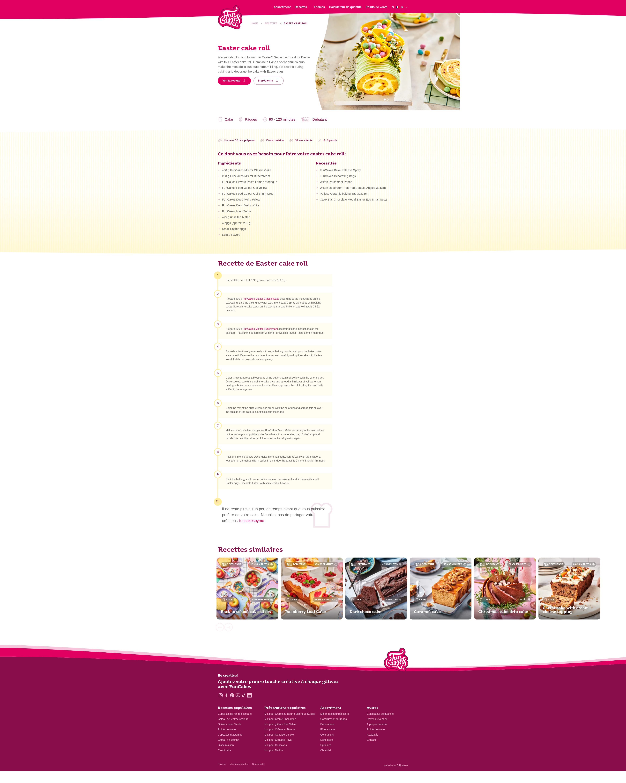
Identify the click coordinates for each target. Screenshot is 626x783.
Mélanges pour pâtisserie (335, 713)
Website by (396, 765)
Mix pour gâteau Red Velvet (280, 724)
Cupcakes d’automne (230, 734)
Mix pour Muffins (273, 750)
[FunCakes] (230, 17)
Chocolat (325, 750)
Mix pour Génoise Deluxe (279, 734)
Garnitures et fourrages (333, 719)
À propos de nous (377, 724)
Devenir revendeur (377, 719)
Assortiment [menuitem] (282, 7)
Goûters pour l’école (229, 724)
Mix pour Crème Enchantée (280, 719)
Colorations (327, 734)
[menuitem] (402, 7)
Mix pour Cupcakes (275, 745)
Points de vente (227, 729)
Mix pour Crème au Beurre (279, 729)
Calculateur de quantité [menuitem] (345, 7)
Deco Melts (326, 739)
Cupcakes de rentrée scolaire (235, 713)
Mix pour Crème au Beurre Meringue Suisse (289, 713)
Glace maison (226, 745)
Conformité (258, 764)
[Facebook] (226, 695)
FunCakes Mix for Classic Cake (261, 298)
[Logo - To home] (396, 660)
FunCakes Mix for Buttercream (260, 329)
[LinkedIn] (249, 695)
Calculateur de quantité (380, 713)
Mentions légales (239, 764)
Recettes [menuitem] (301, 7)
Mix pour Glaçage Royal (278, 739)
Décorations (327, 724)
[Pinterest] (232, 695)
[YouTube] (238, 695)
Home (255, 23)
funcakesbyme (251, 520)
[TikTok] (243, 695)
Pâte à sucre (327, 729)
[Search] (393, 7)
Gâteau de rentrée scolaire (233, 719)
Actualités (372, 734)
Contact (371, 739)
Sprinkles (325, 745)
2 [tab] (388, 99)
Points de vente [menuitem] (376, 7)
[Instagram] (221, 695)
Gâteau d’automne (228, 739)
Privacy (222, 764)
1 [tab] (385, 99)
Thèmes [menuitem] (319, 7)
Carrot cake (224, 750)
